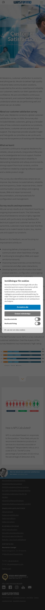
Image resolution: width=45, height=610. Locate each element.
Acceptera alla (22, 307)
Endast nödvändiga (22, 314)
